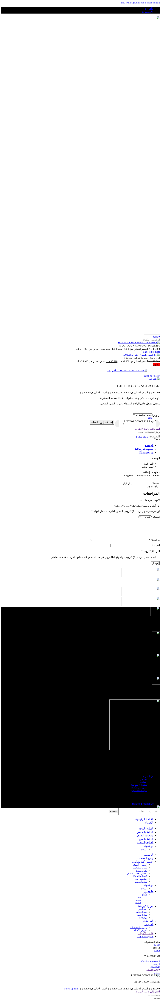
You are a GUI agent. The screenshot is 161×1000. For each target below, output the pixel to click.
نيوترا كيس (142, 915)
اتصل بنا (143, 782)
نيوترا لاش (142, 918)
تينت (145, 436)
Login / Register (145, 936)
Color (156, 416)
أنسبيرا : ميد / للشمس (137, 873)
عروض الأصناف (140, 930)
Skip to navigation (130, 2)
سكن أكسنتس (140, 882)
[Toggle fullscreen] (152, 995)
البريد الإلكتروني (150, 551)
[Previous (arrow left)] (158, 998)
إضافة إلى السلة (102, 422)
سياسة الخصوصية (139, 785)
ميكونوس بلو (141, 879)
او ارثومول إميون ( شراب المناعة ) (142, 358)
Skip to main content (149, 2)
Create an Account (150, 961)
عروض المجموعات (138, 927)
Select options (71, 988)
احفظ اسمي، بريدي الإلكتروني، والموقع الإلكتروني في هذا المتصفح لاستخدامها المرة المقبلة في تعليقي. (103, 557)
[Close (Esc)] (158, 995)
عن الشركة (148, 776)
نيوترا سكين (141, 912)
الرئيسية (155, 339)
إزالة (150, 418)
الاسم (156, 545)
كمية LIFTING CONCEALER (140, 421)
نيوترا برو (143, 909)
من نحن (143, 779)
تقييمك (155, 516)
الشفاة (138, 903)
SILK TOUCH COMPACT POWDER (139, 345)
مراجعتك (154, 540)
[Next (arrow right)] (155, 998)
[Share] (155, 995)
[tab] (147, 445)
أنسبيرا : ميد (141, 870)
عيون (138, 900)
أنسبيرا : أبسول (140, 865)
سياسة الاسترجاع (139, 790)
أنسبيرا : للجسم (140, 867)
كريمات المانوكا (140, 876)
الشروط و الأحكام (139, 788)
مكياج (146, 339)
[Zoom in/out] (149, 995)
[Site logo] (152, 333)
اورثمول (143, 849)
